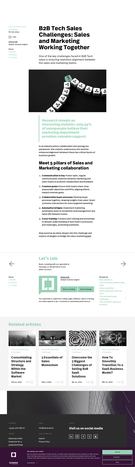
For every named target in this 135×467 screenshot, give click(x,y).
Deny (117, 462)
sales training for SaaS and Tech (110, 292)
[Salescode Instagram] (77, 437)
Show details (31, 463)
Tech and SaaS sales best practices (110, 303)
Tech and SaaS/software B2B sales (111, 284)
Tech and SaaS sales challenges (108, 298)
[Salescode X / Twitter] (89, 437)
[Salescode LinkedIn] (71, 437)
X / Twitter (13, 57)
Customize (116, 457)
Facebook (13, 55)
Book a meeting (69, 289)
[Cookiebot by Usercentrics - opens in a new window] (13, 463)
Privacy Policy (44, 442)
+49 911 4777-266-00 (17, 428)
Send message (86, 289)
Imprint (42, 438)
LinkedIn (12, 52)
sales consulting (106, 288)
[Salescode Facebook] (83, 437)
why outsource (105, 280)
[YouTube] (96, 437)
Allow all (117, 452)
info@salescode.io (46, 428)
